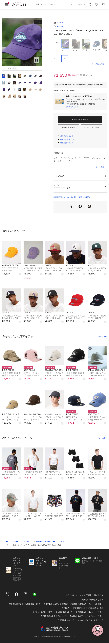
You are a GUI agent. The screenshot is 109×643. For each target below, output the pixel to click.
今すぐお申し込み (72, 107)
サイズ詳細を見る (97, 64)
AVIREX (60, 23)
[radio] (65, 46)
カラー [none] (56, 42)
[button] (22, 42)
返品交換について (66, 143)
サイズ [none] (56, 59)
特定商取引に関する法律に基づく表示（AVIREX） (73, 197)
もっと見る (100, 167)
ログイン (81, 5)
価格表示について (66, 136)
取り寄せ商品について (68, 139)
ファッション (27, 542)
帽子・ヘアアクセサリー (45, 542)
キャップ (62, 542)
